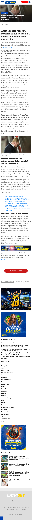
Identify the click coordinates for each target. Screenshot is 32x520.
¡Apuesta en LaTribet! (16, 270)
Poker (3, 403)
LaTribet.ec (4, 260)
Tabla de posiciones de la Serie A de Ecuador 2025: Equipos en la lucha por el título (19, 473)
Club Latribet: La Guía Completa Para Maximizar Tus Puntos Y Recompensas (16, 202)
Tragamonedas (5, 419)
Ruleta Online (5, 412)
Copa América (5, 375)
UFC (2, 421)
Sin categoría (5, 414)
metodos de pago (6, 398)
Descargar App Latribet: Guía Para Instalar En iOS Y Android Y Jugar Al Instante (17, 206)
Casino (3, 368)
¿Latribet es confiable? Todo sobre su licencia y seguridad (18, 209)
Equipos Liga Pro (6, 380)
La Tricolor (4, 391)
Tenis (3, 416)
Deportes (4, 377)
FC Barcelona (19, 282)
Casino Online (5, 370)
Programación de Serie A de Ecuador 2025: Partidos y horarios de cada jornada (19, 457)
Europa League (5, 384)
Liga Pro (3, 396)
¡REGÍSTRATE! (24, 2)
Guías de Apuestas (6, 389)
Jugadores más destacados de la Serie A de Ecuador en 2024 (19, 465)
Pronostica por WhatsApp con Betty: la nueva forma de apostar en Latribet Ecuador (17, 199)
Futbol (3, 386)
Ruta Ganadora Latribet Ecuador (14, 196)
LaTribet (27, 282)
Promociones (5, 405)
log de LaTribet (8, 47)
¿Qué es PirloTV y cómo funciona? (19, 480)
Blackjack (4, 366)
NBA (2, 400)
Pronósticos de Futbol (7, 407)
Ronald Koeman (6, 284)
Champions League (7, 373)
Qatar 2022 (4, 409)
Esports (3, 382)
